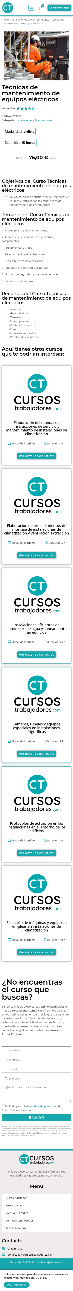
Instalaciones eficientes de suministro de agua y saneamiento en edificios (37, 628)
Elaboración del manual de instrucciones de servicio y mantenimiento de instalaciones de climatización (36, 428)
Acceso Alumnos (16, 1228)
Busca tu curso (15, 1205)
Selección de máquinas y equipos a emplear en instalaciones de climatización (36, 926)
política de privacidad (43, 1106)
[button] (31, 8)
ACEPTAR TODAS (16, 1284)
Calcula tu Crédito (17, 1213)
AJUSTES (40, 1277)
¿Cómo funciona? (16, 1198)
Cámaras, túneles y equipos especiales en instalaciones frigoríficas (36, 727)
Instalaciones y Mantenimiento (30, 19)
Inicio (5, 19)
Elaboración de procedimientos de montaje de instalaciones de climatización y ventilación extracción (36, 529)
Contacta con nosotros (20, 1220)
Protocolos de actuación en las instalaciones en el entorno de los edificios (36, 827)
